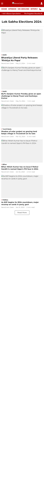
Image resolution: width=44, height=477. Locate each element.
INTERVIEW (36, 9)
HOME (4, 9)
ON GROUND (23, 9)
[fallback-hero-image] (22, 40)
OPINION (12, 9)
